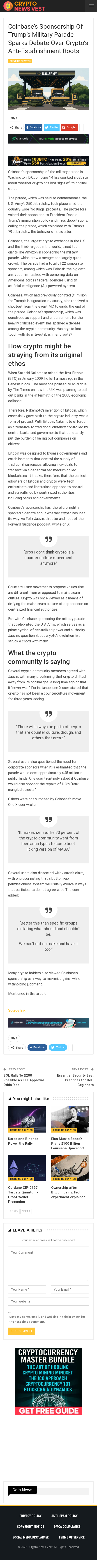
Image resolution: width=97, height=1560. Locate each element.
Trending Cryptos (20, 61)
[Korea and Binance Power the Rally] (27, 1119)
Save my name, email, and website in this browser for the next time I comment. (47, 1319)
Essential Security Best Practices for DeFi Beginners (75, 1080)
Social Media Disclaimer (30, 1537)
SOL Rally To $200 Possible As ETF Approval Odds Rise (23, 1080)
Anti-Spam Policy (64, 1516)
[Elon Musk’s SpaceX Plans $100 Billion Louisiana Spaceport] (70, 1119)
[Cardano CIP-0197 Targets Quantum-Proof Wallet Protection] (27, 1168)
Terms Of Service (72, 1537)
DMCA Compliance (67, 1526)
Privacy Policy (30, 1516)
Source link (16, 1010)
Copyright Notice (30, 1526)
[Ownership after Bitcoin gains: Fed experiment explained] (70, 1168)
